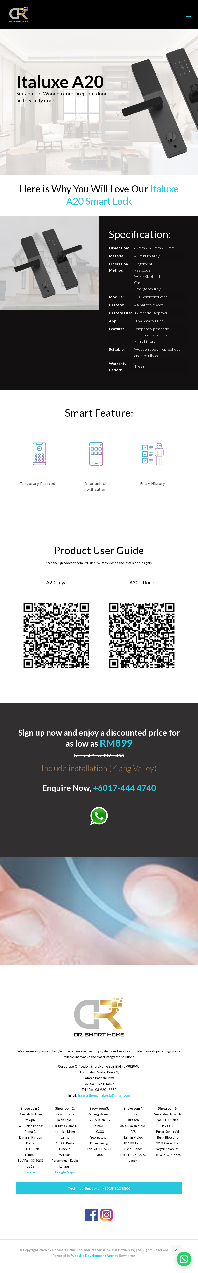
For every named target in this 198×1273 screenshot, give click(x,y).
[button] (184, 1259)
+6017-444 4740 (124, 788)
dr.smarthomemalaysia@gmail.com (103, 1095)
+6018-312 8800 (99, 1188)
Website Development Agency (94, 1256)
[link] (99, 815)
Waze (30, 1172)
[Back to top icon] (176, 1250)
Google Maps (65, 1172)
